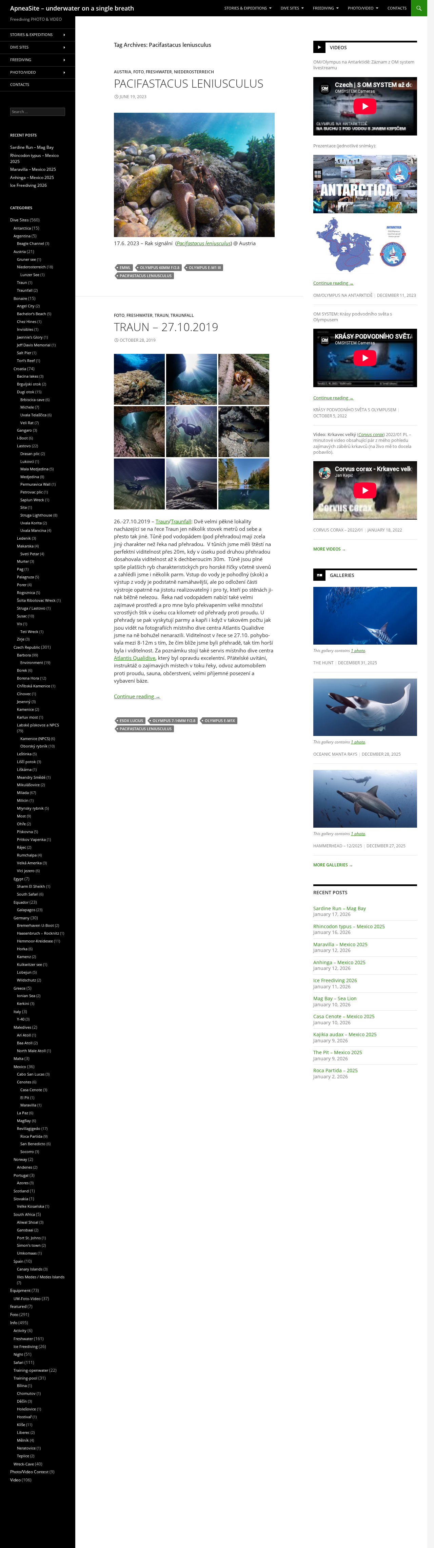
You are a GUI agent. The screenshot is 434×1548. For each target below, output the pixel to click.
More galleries (333, 865)
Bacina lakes (27, 376)
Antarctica (22, 228)
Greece (19, 988)
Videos (338, 47)
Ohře (21, 823)
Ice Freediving (26, 1346)
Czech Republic (27, 647)
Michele (27, 407)
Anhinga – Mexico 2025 (339, 962)
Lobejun (24, 972)
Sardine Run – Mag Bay (339, 908)
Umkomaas (27, 1253)
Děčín (22, 1401)
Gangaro (24, 430)
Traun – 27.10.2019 (166, 327)
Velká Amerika (29, 862)
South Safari (27, 894)
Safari (18, 1362)
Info (13, 1322)
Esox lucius (131, 720)
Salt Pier (24, 352)
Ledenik (24, 538)
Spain (18, 1261)
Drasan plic (30, 453)
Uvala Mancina (33, 530)
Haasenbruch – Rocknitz (38, 933)
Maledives (22, 1027)
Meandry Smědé (31, 777)
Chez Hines (26, 321)
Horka (22, 948)
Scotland (21, 1190)
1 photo (358, 650)
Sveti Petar (29, 553)
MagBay (24, 1120)
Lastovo (24, 445)
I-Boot (22, 437)
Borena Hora (28, 678)
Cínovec (24, 693)
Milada (23, 792)
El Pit (24, 1097)
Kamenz (24, 956)
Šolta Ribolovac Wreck (36, 600)
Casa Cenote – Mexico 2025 (344, 1016)
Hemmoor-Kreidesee (35, 940)
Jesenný (24, 701)
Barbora (24, 655)
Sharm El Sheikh (31, 886)
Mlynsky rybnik (30, 808)
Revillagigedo (28, 1128)
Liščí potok (26, 761)
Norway (20, 1159)
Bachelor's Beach (31, 313)
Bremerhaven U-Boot (35, 925)
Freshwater (159, 71)
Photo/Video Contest (29, 1471)
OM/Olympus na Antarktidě (343, 295)
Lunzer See (29, 274)
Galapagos (26, 909)
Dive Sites (290, 8)
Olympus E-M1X (220, 720)
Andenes (24, 1167)
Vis (19, 623)
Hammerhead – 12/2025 (337, 845)
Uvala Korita (31, 522)
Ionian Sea (26, 995)
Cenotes (24, 1081)
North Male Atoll (31, 1050)
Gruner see (26, 259)
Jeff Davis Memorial (34, 344)
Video (15, 1479)
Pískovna (25, 831)
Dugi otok (25, 391)
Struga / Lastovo (31, 608)
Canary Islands (29, 1269)
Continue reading (137, 696)
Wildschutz (26, 980)
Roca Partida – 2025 (335, 1070)
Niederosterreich (194, 71)
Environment (31, 662)
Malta (18, 1058)
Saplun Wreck (32, 499)
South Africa (24, 1214)
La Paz (22, 1112)
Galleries (342, 575)
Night (18, 1354)
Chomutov (26, 1393)
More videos (329, 549)
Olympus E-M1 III (205, 267)
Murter (23, 561)
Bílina (22, 1385)
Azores (22, 1182)
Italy (17, 1011)
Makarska (25, 545)
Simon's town (29, 1245)
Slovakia (21, 1198)
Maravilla (28, 1105)
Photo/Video (361, 8)
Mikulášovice (28, 784)
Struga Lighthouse (36, 515)
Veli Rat (27, 422)
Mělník (23, 1440)
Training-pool (25, 1378)
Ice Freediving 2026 (335, 980)
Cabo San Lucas (30, 1074)
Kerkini (23, 1003)
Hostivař (24, 1416)
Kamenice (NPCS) (35, 738)
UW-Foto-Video (27, 1298)
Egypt (18, 878)
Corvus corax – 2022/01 (338, 530)
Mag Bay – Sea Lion (335, 998)
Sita (23, 507)
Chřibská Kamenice (33, 685)
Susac (22, 615)
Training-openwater (31, 1370)
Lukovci (27, 461)
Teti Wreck (29, 631)
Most (21, 815)
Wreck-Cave (24, 1463)
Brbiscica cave (32, 399)
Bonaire (20, 298)
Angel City (26, 305)
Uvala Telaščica (33, 414)
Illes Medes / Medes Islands (40, 1276)
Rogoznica (26, 592)
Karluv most (27, 717)
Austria (122, 71)
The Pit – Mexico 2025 (337, 1052)
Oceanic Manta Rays (335, 754)
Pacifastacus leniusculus (188, 83)
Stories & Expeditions (245, 8)
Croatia (20, 368)
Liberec (23, 1432)
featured (18, 1306)
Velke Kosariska (30, 1206)
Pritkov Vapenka (31, 839)
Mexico (20, 1066)
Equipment (20, 1290)
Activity (20, 1330)
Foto (138, 71)
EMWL (125, 267)
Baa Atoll (25, 1042)
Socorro (27, 1151)
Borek (22, 670)
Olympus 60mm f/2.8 (159, 267)
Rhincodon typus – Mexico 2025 (349, 926)
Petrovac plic (31, 491)
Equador (21, 902)
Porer (21, 584)
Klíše (21, 1424)
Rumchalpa (27, 855)
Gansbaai (25, 1229)
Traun (162, 315)
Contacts (397, 8)
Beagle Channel (30, 243)
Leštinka (24, 753)
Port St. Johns (29, 1237)
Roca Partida (31, 1136)
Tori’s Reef (26, 360)
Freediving (323, 8)
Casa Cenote (31, 1089)
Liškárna (24, 769)
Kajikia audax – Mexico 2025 (345, 1034)
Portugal (21, 1175)
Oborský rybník (33, 746)
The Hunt (323, 662)
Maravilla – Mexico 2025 (340, 944)
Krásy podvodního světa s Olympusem (354, 409)
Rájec (21, 847)
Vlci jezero (26, 870)
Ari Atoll (24, 1035)
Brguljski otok (29, 383)
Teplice (23, 1455)
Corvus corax (370, 434)
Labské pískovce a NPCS (38, 724)
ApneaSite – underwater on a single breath (72, 8)
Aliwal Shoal (27, 1222)
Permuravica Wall (35, 484)
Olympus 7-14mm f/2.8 (174, 720)
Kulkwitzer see (29, 964)
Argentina (22, 235)
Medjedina (29, 476)
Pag (20, 569)
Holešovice (26, 1408)
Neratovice (26, 1448)
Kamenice (25, 709)
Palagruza (25, 576)
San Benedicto (32, 1143)
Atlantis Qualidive (134, 657)
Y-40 (20, 1019)
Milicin (22, 800)
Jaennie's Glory (30, 337)
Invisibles (25, 329)
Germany (21, 917)
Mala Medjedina (34, 468)
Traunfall (182, 315)
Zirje (20, 639)
